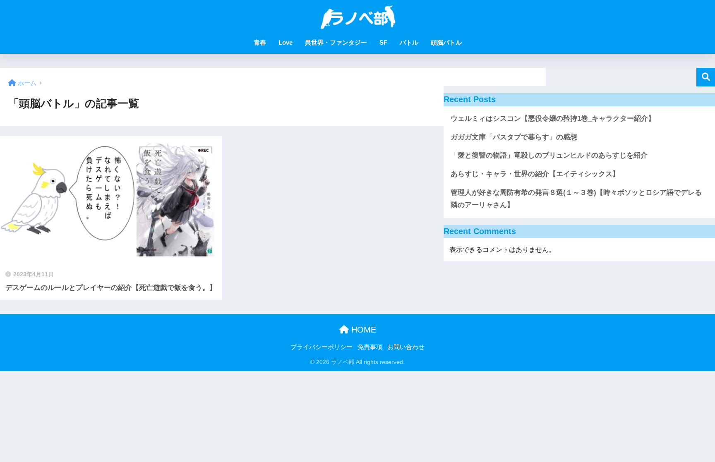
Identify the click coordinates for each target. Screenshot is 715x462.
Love (285, 42)
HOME (362, 329)
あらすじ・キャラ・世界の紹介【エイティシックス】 (535, 174)
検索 (705, 77)
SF (383, 42)
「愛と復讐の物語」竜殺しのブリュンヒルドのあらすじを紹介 (549, 155)
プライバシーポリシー (321, 347)
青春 (260, 42)
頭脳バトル (446, 42)
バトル (409, 42)
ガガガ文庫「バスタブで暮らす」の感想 (514, 137)
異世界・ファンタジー (336, 42)
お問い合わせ (406, 347)
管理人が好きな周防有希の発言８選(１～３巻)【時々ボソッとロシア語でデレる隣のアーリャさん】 (576, 199)
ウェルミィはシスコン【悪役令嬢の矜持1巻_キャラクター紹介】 (553, 118)
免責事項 (370, 347)
